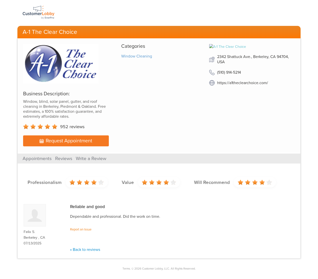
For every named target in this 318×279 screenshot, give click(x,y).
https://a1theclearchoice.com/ (242, 82)
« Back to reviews (85, 249)
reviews (72, 126)
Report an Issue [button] (80, 229)
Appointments (37, 158)
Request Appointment (69, 141)
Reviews (63, 158)
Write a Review (91, 158)
